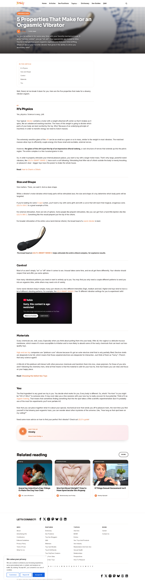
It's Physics (24, 68)
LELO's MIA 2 (22, 215)
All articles (26, 11)
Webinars (48, 543)
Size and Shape (26, 72)
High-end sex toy (23, 352)
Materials (23, 79)
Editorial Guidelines (23, 540)
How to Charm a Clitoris (31, 169)
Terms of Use (21, 547)
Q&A (105, 3)
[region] (25, 567)
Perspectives (36, 11)
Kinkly (24, 31)
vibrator (30, 121)
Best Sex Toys (50, 560)
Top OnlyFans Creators (52, 553)
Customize (13, 575)
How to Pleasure (79, 560)
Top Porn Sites (50, 556)
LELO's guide (83, 419)
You (22, 83)
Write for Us (21, 550)
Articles (52, 3)
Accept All (38, 575)
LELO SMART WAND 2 (66, 291)
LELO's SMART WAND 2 (37, 160)
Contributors (21, 537)
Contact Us (105, 534)
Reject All (26, 575)
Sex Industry (78, 543)
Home (44, 3)
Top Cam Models (50, 547)
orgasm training (23, 399)
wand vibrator (89, 221)
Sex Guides (96, 3)
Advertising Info (22, 534)
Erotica (76, 537)
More (123, 454)
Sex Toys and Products (81, 540)
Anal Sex (76, 531)
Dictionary (85, 3)
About (19, 531)
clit (47, 140)
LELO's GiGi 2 (22, 205)
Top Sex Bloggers (51, 537)
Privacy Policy (21, 543)
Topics (74, 3)
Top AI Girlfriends (50, 550)
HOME (19, 11)
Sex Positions (63, 3)
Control (23, 75)
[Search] (126, 3)
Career (104, 531)
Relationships (78, 553)
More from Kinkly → (35, 436)
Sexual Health (78, 550)
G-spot (40, 203)
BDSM (76, 534)
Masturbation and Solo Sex (82, 547)
